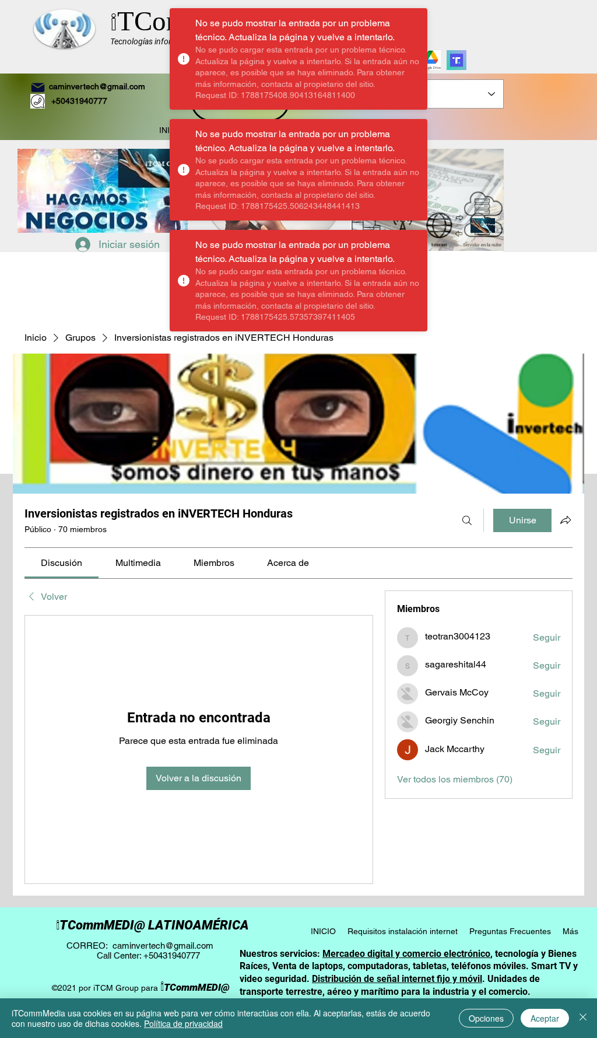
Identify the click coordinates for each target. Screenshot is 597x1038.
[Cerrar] (583, 1018)
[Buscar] (467, 520)
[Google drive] (431, 60)
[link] (61, 562)
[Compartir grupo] (566, 520)
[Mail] (37, 87)
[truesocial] (456, 60)
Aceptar (545, 1018)
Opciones (486, 1018)
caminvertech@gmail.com (97, 86)
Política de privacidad (183, 1023)
